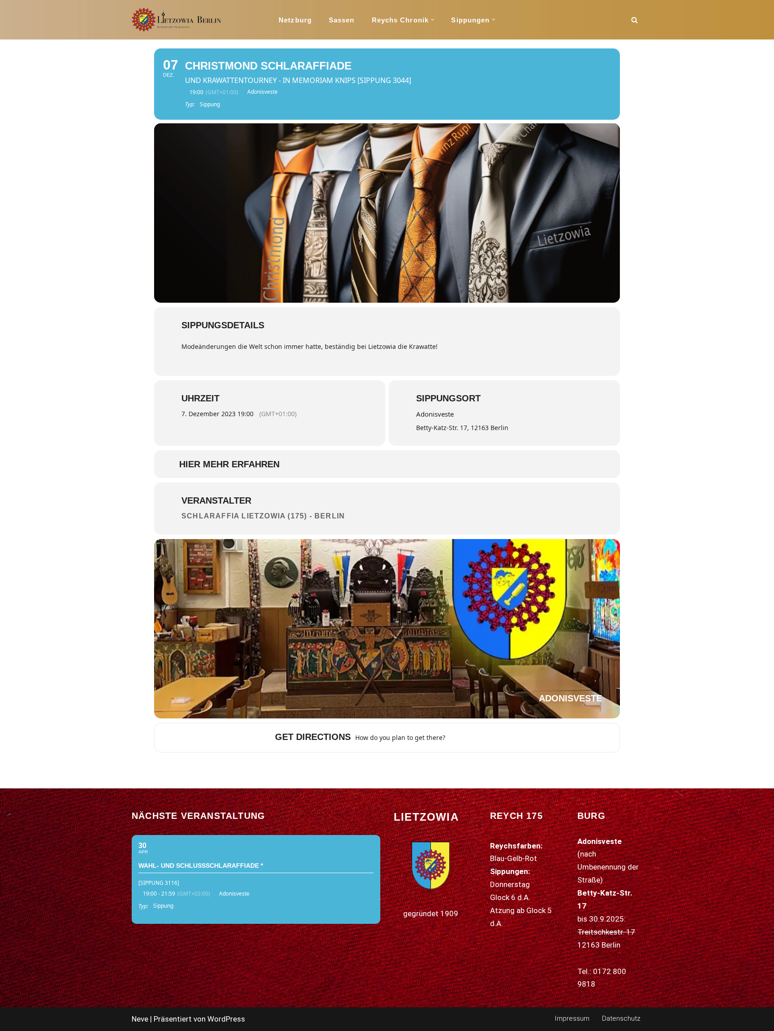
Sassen (342, 20)
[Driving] (465, 737)
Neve (140, 1018)
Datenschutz (621, 1018)
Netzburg (295, 20)
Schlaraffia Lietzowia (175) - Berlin (263, 516)
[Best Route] (454, 737)
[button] (432, 20)
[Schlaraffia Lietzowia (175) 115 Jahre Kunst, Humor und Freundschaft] (176, 19)
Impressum (572, 1018)
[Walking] (487, 737)
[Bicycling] (498, 737)
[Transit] (476, 737)
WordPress (226, 1018)
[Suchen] (634, 20)
